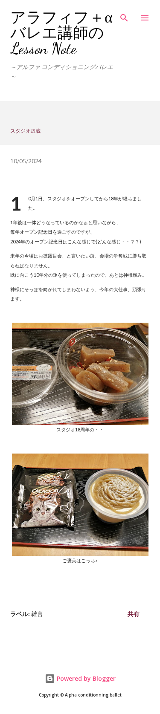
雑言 (37, 613)
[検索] (124, 15)
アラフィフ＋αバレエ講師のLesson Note (61, 33)
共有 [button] (134, 613)
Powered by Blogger (85, 678)
